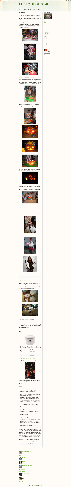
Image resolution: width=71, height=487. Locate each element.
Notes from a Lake (24, 457)
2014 (45, 23)
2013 (45, 24)
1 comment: (26, 443)
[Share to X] (31, 319)
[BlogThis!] (31, 319)
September (46, 36)
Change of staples (22, 323)
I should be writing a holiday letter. (26, 473)
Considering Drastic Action (22, 469)
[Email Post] (29, 319)
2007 (45, 44)
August (46, 37)
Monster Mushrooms (23, 280)
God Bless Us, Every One (22, 471)
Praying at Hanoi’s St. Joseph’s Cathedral (27, 465)
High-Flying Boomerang (34, 3)
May (45, 39)
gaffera (37, 485)
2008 (45, 43)
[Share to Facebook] (32, 319)
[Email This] (30, 319)
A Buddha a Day (24, 461)
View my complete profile (46, 55)
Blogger (41, 485)
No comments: (26, 319)
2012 (45, 25)
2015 (45, 22)
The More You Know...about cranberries (27, 358)
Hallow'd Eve (21, 13)
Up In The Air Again (21, 481)
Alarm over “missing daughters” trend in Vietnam (27, 451)
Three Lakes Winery (32, 381)
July (45, 38)
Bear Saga (20, 455)
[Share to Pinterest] (33, 319)
